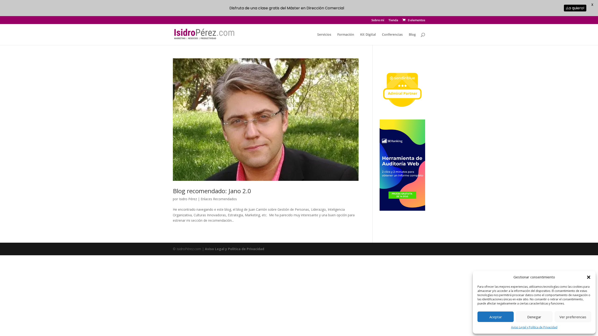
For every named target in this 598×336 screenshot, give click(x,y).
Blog (412, 35)
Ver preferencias (572, 317)
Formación (345, 35)
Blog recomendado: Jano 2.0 (212, 191)
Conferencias (392, 35)
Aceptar (495, 317)
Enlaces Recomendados (219, 199)
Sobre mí (377, 20)
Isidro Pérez (188, 199)
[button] (588, 277)
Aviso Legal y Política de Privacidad (534, 327)
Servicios (324, 35)
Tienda (393, 20)
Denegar (534, 317)
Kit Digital (368, 35)
